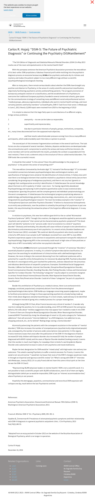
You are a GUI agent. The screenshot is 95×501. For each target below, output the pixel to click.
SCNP (14, 474)
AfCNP (14, 477)
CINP (14, 466)
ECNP (14, 471)
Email (66, 479)
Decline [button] (13, 15)
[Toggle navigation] (85, 25)
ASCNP (14, 479)
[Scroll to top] (90, 496)
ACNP (14, 468)
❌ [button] (92, 2)
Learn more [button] (8, 10)
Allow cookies (31, 15)
